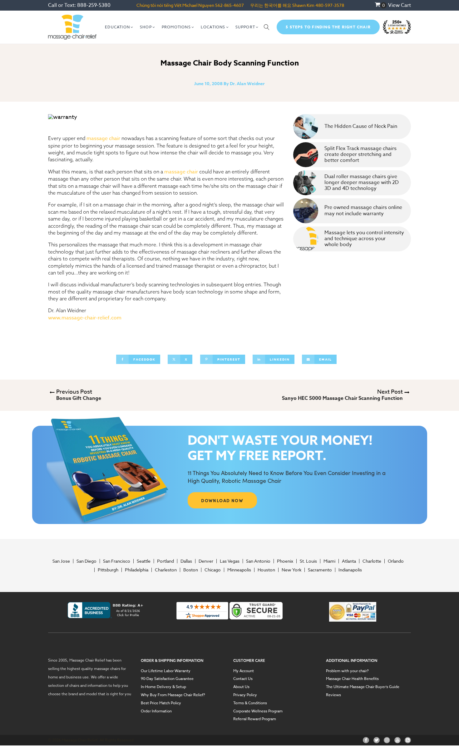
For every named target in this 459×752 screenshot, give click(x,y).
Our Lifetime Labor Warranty (165, 671)
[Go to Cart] (381, 5)
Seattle (144, 561)
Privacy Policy (245, 695)
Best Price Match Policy (161, 703)
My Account (243, 671)
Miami (329, 561)
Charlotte (372, 561)
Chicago (213, 570)
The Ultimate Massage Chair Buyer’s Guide (362, 687)
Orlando (396, 561)
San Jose (61, 561)
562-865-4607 (229, 5)
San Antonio (258, 561)
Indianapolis (350, 570)
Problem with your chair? (347, 671)
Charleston (166, 570)
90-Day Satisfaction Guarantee (167, 679)
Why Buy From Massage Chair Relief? (173, 695)
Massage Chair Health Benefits (352, 679)
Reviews (333, 695)
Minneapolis (239, 570)
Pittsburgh (108, 570)
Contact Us (243, 679)
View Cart (399, 5)
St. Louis (308, 561)
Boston (190, 570)
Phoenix (285, 561)
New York (291, 570)
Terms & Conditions (250, 703)
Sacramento (320, 570)
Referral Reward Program (254, 719)
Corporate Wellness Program (258, 711)
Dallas (186, 561)
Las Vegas (229, 561)
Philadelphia (136, 570)
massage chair (103, 138)
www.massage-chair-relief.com (84, 318)
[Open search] (266, 27)
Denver (206, 561)
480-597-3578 (329, 5)
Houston (266, 570)
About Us (241, 687)
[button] (119, 27)
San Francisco (116, 561)
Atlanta (349, 561)
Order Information (156, 711)
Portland (165, 561)
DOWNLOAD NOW (222, 500)
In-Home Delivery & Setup (163, 687)
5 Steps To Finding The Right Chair (328, 27)
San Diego (86, 561)
